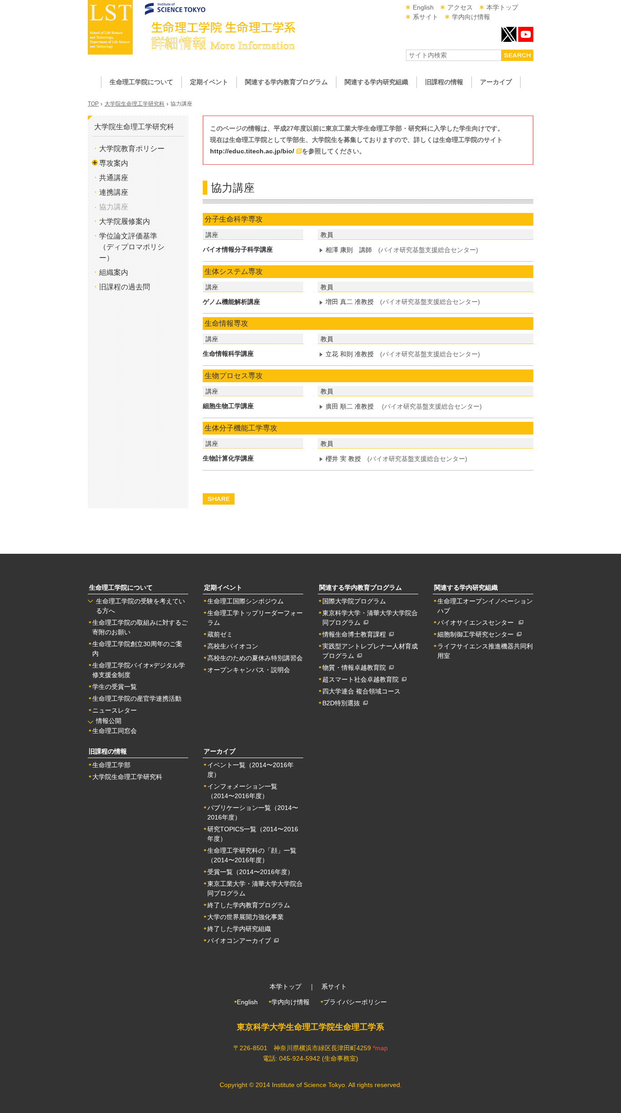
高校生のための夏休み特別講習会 (255, 658)
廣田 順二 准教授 (350, 406)
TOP (93, 104)
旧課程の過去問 (124, 287)
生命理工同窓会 (114, 730)
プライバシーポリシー (355, 1002)
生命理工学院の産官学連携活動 (136, 698)
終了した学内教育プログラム (248, 905)
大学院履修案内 (124, 221)
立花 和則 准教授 (350, 354)
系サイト (425, 16)
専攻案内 (113, 163)
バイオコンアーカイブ (240, 940)
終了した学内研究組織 (239, 928)
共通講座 (113, 178)
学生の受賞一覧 (114, 686)
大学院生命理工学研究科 (135, 104)
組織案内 (113, 272)
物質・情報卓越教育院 (355, 667)
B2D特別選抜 (342, 703)
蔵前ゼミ (220, 634)
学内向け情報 (471, 16)
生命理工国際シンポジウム (245, 601)
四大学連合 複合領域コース (361, 691)
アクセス (460, 7)
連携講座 (113, 192)
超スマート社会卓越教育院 (362, 679)
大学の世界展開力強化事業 (245, 917)
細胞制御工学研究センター (477, 634)
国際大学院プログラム (354, 601)
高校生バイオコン (232, 646)
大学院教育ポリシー (132, 148)
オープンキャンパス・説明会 (248, 669)
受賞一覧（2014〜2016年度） (250, 871)
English (423, 7)
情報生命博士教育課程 (355, 634)
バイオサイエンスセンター (478, 622)
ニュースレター (114, 710)
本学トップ (502, 7)
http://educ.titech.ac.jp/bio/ (252, 151)
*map (380, 1048)
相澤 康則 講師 (349, 249)
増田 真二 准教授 (350, 301)
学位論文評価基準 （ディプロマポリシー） (132, 247)
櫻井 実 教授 (343, 458)
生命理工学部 (111, 765)
